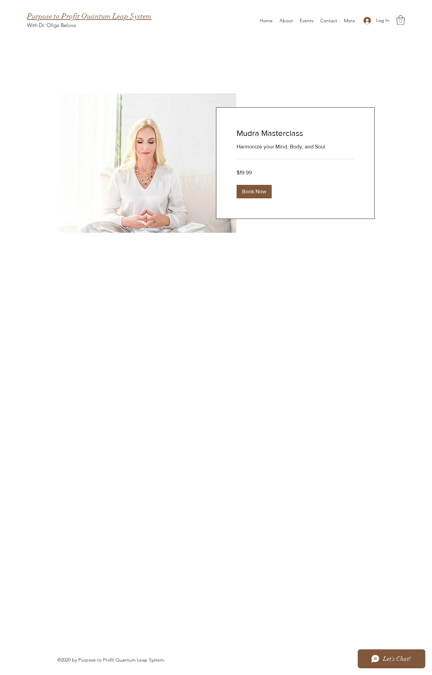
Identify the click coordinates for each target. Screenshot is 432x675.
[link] (295, 133)
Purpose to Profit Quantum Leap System (89, 16)
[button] (401, 20)
